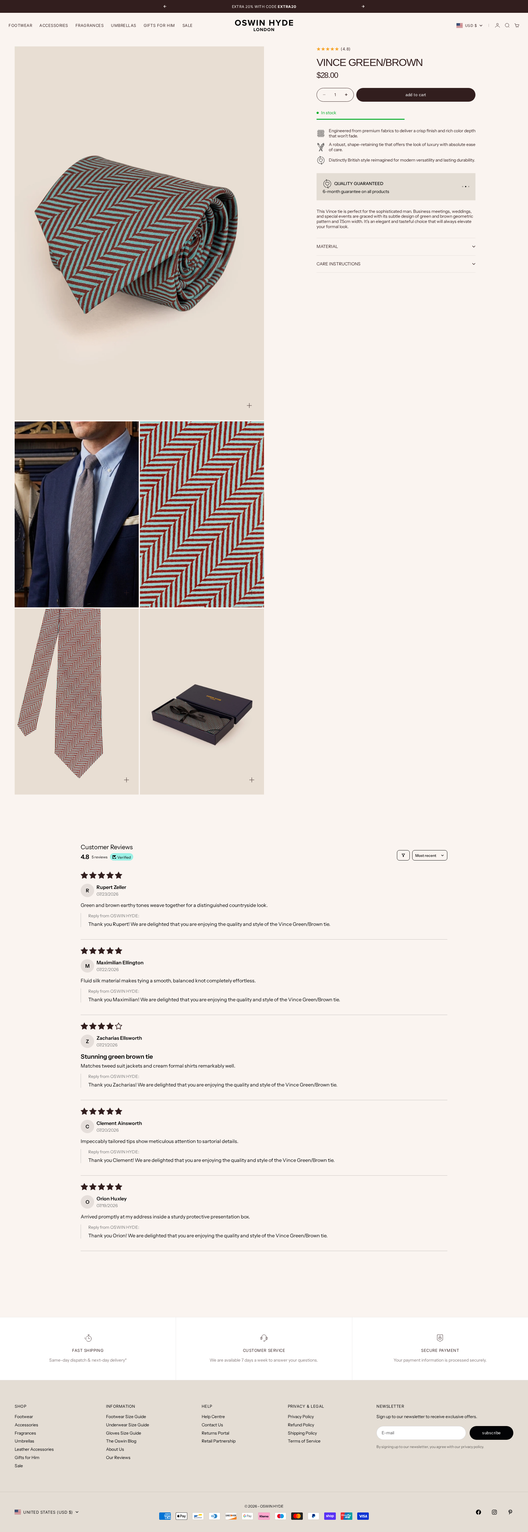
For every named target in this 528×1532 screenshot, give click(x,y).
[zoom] (249, 405)
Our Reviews (118, 1457)
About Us (115, 1449)
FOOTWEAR (20, 25)
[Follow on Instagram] (494, 1512)
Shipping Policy (302, 1433)
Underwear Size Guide (127, 1425)
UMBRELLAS (123, 25)
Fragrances (25, 1433)
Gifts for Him (159, 25)
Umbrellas (24, 1441)
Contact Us (212, 1425)
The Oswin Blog (121, 1441)
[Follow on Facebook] (478, 1512)
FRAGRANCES (89, 25)
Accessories (26, 1425)
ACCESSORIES (53, 25)
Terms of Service (304, 1441)
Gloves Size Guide (123, 1433)
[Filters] (403, 855)
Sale (187, 25)
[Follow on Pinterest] (510, 1512)
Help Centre (213, 1416)
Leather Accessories (34, 1449)
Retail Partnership (219, 1441)
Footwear (24, 1416)
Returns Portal (215, 1433)
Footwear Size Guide (126, 1416)
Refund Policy (301, 1425)
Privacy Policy (301, 1416)
